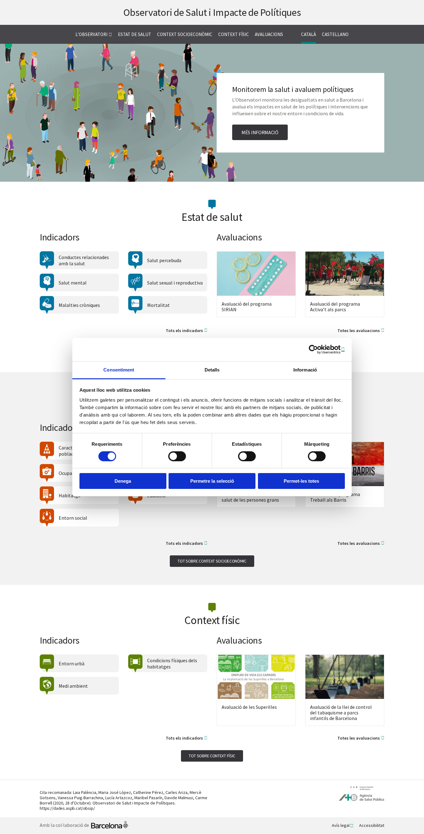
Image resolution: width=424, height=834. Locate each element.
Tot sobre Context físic (212, 756)
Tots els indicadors (184, 330)
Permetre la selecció (212, 481)
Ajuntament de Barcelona (110, 825)
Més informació (259, 132)
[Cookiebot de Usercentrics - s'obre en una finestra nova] (318, 349)
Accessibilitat (371, 825)
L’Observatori (91, 34)
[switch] (177, 456)
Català (308, 34)
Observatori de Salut (212, 12)
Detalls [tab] (212, 369)
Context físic (233, 34)
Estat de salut (134, 34)
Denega (123, 481)
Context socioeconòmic (184, 34)
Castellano (335, 34)
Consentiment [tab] (118, 369)
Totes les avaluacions (358, 330)
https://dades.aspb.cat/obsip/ (67, 808)
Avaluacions (269, 34)
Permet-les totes (301, 481)
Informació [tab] (305, 369)
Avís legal (341, 825)
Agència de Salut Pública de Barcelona (361, 793)
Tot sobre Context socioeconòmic (212, 561)
